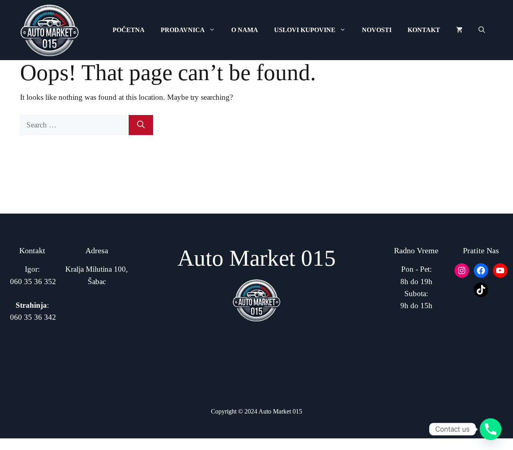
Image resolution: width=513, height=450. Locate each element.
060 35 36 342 (33, 317)
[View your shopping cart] (459, 30)
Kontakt (424, 29)
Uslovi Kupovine (304, 29)
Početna (129, 29)
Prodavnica (183, 29)
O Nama (244, 29)
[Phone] (490, 429)
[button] (482, 30)
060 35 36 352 (33, 281)
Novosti (377, 29)
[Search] (141, 125)
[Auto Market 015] (49, 30)
